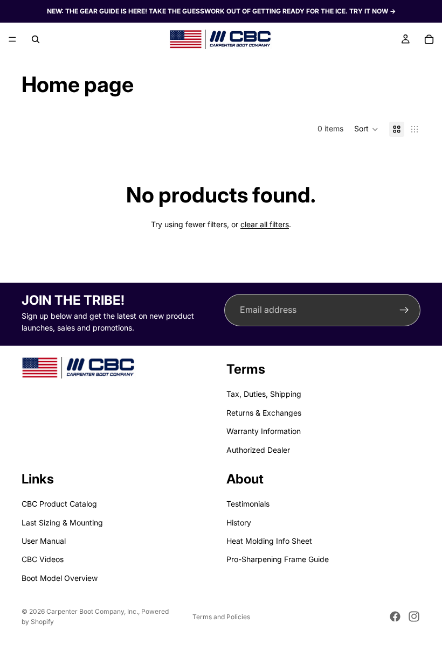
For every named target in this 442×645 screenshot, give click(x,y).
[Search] (35, 39)
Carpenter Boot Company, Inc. (92, 611)
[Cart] (429, 39)
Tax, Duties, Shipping (263, 393)
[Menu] (12, 39)
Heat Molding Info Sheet (269, 540)
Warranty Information (263, 431)
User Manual (44, 540)
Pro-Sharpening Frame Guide (277, 559)
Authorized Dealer (258, 449)
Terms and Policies (221, 617)
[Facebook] (395, 616)
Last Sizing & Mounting (62, 522)
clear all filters (264, 224)
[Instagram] (414, 616)
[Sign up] (404, 310)
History (238, 522)
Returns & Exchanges (263, 412)
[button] (366, 129)
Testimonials (248, 503)
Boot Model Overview (60, 578)
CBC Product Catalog (59, 503)
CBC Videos (43, 559)
